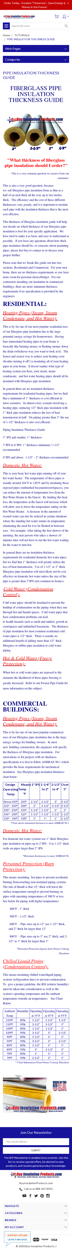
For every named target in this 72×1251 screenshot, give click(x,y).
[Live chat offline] (17, 1239)
